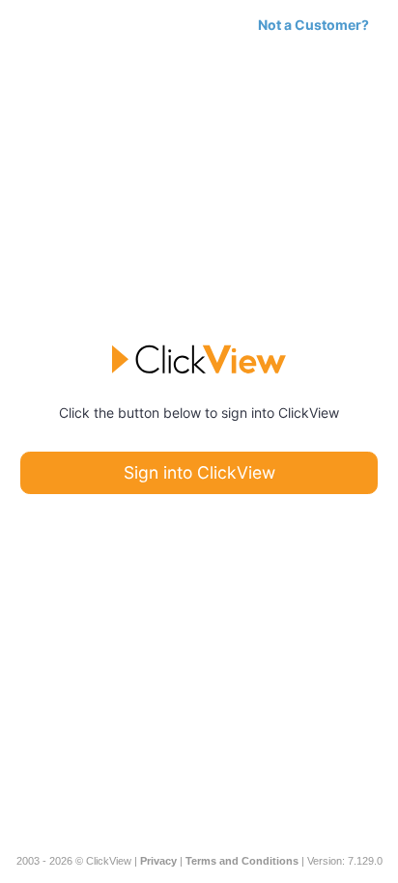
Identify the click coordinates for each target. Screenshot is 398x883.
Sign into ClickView (199, 472)
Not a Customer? (313, 24)
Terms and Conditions (241, 861)
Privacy (158, 861)
